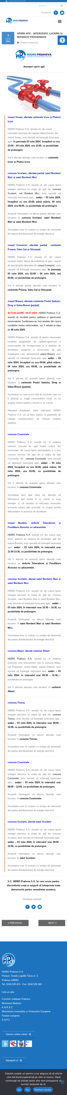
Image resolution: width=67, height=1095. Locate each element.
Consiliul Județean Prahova (16, 999)
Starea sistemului (29, 42)
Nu (27, 1089)
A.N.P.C (6, 1019)
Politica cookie (43, 1089)
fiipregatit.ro (12, 1060)
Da (19, 1089)
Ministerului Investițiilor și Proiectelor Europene (26, 1011)
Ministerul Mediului (11, 1003)
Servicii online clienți (16, 1034)
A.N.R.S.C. (7, 1007)
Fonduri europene (11, 1015)
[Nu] (62, 1082)
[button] (62, 40)
